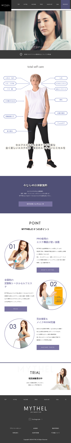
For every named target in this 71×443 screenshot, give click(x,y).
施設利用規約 (55, 428)
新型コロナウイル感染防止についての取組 (37, 54)
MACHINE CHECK (48, 347)
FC (65, 399)
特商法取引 (15, 432)
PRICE (41, 4)
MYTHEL (26, 4)
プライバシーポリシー (15, 428)
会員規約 (35, 428)
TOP (19, 4)
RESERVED (65, 4)
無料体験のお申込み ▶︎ (35, 204)
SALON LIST (49, 4)
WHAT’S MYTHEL (48, 270)
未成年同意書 (35, 432)
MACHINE (34, 4)
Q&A (57, 4)
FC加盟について (55, 432)
